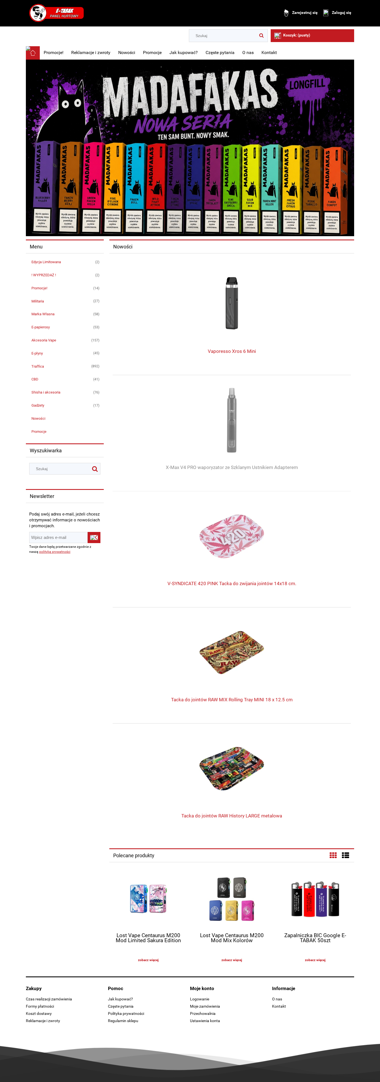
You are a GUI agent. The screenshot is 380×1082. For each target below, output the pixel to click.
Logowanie (199, 999)
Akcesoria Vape (43, 340)
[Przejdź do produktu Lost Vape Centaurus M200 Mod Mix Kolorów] (231, 900)
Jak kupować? (120, 999)
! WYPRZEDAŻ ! (43, 275)
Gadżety (37, 405)
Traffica (37, 366)
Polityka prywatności (126, 1013)
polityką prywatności (54, 552)
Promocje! (39, 288)
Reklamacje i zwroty (43, 1021)
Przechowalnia (203, 1013)
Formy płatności (40, 1006)
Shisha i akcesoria (45, 392)
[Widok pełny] (345, 855)
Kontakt (279, 1006)
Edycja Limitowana (46, 262)
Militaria (37, 301)
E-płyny (37, 353)
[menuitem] (53, 52)
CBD (34, 379)
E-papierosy (40, 327)
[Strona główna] (56, 13)
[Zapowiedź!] (190, 148)
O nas (277, 999)
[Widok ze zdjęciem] (333, 855)
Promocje (38, 431)
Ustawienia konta (205, 1021)
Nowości (38, 418)
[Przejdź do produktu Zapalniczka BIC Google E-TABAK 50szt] (315, 900)
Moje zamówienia (205, 1006)
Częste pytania (121, 1006)
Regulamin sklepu (123, 1021)
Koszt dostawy (39, 1013)
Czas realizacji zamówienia (49, 999)
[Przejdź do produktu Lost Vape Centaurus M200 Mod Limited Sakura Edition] (148, 900)
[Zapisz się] (94, 537)
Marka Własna (43, 314)
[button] (148, 960)
